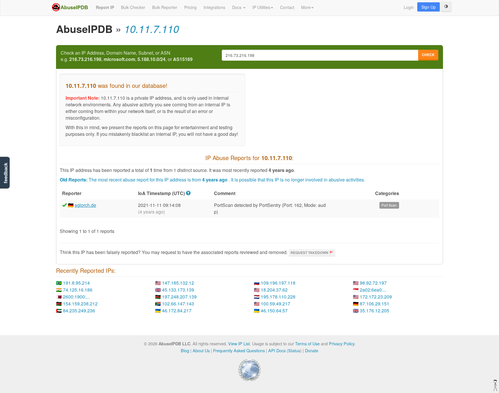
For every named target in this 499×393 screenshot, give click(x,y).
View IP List (239, 343)
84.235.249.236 (79, 310)
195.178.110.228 (278, 296)
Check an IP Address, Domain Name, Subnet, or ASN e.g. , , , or (127, 56)
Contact (287, 7)
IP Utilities (261, 7)
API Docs (277, 350)
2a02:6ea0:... (373, 289)
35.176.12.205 (374, 310)
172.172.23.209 (376, 296)
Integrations (214, 7)
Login (409, 7)
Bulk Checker (133, 7)
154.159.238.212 (80, 303)
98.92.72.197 (373, 282)
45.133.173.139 (178, 289)
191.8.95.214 (76, 282)
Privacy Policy (341, 343)
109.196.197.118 (278, 282)
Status (294, 350)
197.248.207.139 (179, 296)
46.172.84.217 (176, 310)
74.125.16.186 (77, 289)
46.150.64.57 (274, 310)
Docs (237, 7)
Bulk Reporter (164, 7)
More (306, 7)
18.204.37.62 (274, 289)
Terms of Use (307, 343)
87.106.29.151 (374, 303)
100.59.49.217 (275, 303)
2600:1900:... (76, 296)
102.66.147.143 (178, 303)
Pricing (190, 7)
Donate (311, 350)
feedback (5, 173)
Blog (185, 350)
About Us (201, 350)
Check (428, 54)
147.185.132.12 (178, 282)
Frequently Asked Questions (239, 350)
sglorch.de (85, 205)
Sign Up (428, 7)
